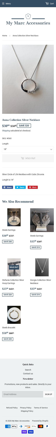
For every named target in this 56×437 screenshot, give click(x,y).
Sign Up (48, 394)
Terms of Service (41, 408)
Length (5, 144)
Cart (52, 3)
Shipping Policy (27, 411)
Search (28, 370)
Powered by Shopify (40, 421)
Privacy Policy (25, 408)
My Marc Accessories (21, 421)
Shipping (6, 130)
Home (4, 36)
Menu (8, 3)
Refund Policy (12, 408)
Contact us (28, 373)
